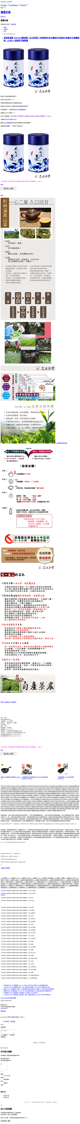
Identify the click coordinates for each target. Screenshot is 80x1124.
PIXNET (28, 1102)
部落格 (6, 29)
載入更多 (3, 1027)
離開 (9, 1120)
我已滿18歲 (3, 1120)
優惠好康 (6, 12)
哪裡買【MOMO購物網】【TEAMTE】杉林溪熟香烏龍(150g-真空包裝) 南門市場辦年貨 (27, 991)
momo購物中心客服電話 (9, 702)
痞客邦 (13, 1017)
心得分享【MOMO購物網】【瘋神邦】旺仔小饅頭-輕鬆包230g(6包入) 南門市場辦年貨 (27, 994)
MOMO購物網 (19, 109)
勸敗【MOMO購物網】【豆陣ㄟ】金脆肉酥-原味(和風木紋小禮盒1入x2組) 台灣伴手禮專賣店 (29, 989)
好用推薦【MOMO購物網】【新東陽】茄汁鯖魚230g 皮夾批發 (21, 993)
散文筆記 (12, 1021)
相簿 (5, 27)
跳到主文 (3, 16)
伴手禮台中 (3, 894)
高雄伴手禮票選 (5, 868)
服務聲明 (55, 1102)
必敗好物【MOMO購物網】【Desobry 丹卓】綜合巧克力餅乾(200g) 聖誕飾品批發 (26, 985)
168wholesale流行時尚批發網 (8, 998)
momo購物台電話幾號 (61, 443)
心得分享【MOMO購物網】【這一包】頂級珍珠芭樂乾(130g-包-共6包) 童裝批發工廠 (27, 987)
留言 (17, 1017)
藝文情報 (13, 24)
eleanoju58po (4, 1008)
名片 (5, 31)
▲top (2, 1024)
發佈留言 (3, 1036)
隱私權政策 (48, 1102)
